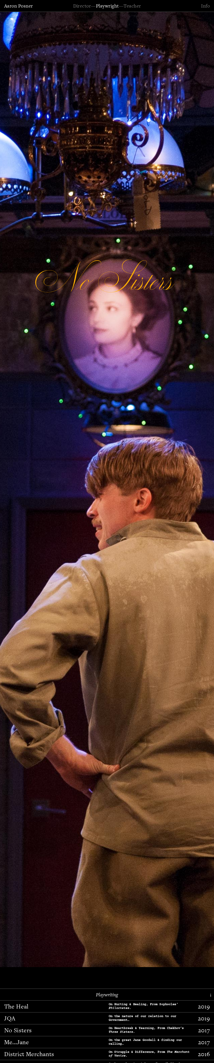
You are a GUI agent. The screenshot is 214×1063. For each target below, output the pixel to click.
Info (205, 6)
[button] (15, 488)
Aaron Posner (18, 6)
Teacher (132, 6)
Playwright (107, 6)
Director (82, 6)
